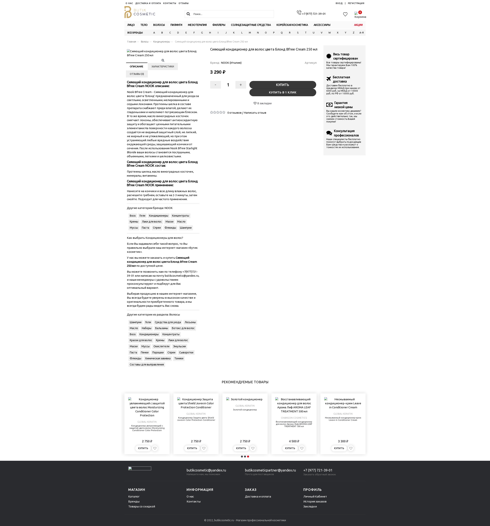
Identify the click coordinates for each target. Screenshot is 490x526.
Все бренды (135, 32)
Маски (169, 221)
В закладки (264, 103)
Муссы (134, 227)
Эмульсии (179, 346)
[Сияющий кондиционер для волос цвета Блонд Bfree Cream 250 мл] (163, 53)
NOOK (168, 208)
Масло (181, 221)
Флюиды (170, 227)
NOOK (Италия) (231, 62)
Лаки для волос (152, 221)
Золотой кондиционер (245, 410)
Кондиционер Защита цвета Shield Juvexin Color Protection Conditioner (196, 419)
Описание (136, 66)
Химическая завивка (158, 358)
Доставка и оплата (258, 496)
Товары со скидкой (141, 506)
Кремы (134, 221)
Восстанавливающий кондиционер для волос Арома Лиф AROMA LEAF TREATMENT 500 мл (294, 424)
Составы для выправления (147, 364)
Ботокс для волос (183, 328)
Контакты (194, 501)
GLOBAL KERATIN (147, 421)
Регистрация (356, 3)
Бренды (134, 501)
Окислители (161, 346)
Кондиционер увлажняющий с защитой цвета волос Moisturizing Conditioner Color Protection (147, 428)
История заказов (315, 501)
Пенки (145, 352)
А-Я (361, 32)
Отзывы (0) (137, 74)
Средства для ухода (168, 322)
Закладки (310, 506)
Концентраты (180, 215)
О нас (190, 496)
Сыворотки (186, 352)
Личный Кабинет (315, 496)
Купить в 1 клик (282, 92)
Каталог (134, 496)
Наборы (146, 328)
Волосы (174, 314)
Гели (142, 215)
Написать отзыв (255, 112)
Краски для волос (141, 340)
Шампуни (186, 227)
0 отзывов (234, 112)
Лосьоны (190, 322)
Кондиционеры (158, 215)
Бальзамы (161, 328)
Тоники (178, 358)
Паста (145, 227)
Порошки (158, 352)
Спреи (157, 227)
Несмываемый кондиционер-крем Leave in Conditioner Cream (343, 419)
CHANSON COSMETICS (294, 417)
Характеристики (163, 66)
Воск (133, 215)
